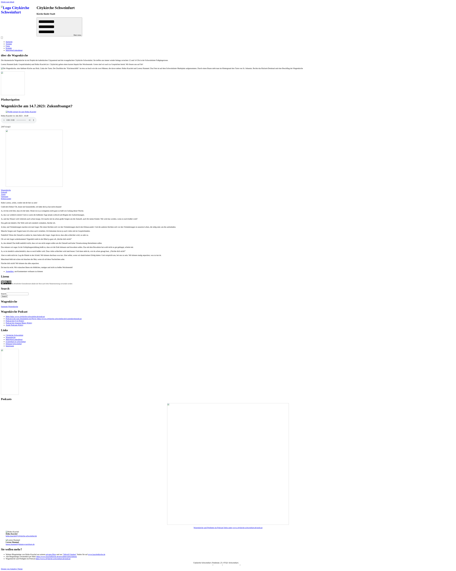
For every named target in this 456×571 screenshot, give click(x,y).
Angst (3, 194)
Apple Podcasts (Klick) (14, 325)
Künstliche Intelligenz (231, 565)
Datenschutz (245, 565)
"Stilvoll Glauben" (70, 554)
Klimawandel (6, 199)
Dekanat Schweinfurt (14, 344)
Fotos (8, 46)
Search (3, 294)
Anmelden (10, 271)
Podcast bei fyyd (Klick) (15, 321)
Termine (9, 44)
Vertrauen (4, 197)
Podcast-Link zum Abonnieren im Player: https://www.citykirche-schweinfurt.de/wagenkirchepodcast (44, 319)
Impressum (10, 346)
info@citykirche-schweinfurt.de (251, 563)
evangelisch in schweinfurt (16, 342)
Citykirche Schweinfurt (14, 335)
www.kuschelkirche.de (96, 554)
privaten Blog (51, 554)
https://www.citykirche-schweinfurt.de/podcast (53, 559)
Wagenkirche (6, 190)
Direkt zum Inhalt (7, 2)
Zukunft (4, 192)
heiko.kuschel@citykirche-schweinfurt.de (21, 536)
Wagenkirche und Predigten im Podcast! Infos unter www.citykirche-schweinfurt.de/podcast (228, 528)
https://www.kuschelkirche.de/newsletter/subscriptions (56, 557)
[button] (59, 26)
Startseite (9, 42)
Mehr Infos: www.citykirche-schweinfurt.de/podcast (25, 317)
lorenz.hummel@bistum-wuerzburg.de (20, 544)
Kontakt (9, 48)
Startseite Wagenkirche (9, 307)
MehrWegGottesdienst (14, 50)
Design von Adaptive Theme (12, 569)
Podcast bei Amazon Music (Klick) (19, 323)
